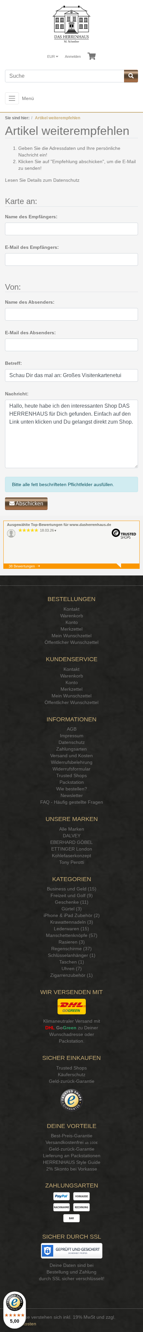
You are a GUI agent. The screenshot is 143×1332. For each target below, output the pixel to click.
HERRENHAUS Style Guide (71, 1162)
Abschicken (29, 503)
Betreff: (13, 363)
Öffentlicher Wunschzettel (71, 642)
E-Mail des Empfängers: (32, 247)
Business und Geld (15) (71, 888)
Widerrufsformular (71, 768)
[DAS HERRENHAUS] (71, 24)
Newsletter (72, 795)
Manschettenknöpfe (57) (71, 935)
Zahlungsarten (71, 749)
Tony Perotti (71, 862)
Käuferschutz (71, 1074)
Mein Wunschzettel (71, 635)
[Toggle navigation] (12, 98)
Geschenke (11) (71, 902)
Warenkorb (71, 615)
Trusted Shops (71, 775)
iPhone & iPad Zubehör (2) (72, 915)
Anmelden (73, 56)
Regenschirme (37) (71, 948)
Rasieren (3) (72, 942)
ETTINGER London (71, 849)
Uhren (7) (72, 968)
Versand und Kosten (71, 755)
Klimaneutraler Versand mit (71, 1021)
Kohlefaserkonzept (71, 855)
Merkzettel (71, 629)
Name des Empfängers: (31, 216)
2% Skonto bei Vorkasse (71, 1169)
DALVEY (71, 835)
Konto (72, 622)
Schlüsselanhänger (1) (71, 955)
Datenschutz (66, 180)
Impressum (71, 735)
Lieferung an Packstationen (71, 1155)
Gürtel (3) (72, 908)
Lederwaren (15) (71, 928)
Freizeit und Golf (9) (72, 895)
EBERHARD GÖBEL (71, 842)
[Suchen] (131, 76)
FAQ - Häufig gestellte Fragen (71, 802)
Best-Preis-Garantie (71, 1135)
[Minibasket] (91, 56)
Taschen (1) (71, 962)
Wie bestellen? (71, 788)
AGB (71, 729)
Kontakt (71, 609)
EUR (51, 56)
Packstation (72, 782)
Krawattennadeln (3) (71, 922)
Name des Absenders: (30, 302)
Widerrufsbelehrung (71, 762)
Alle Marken (71, 829)
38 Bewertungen (22, 566)
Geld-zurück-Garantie (71, 1081)
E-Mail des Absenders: (30, 332)
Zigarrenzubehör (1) (71, 975)
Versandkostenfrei (64, 1142)
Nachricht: (17, 393)
